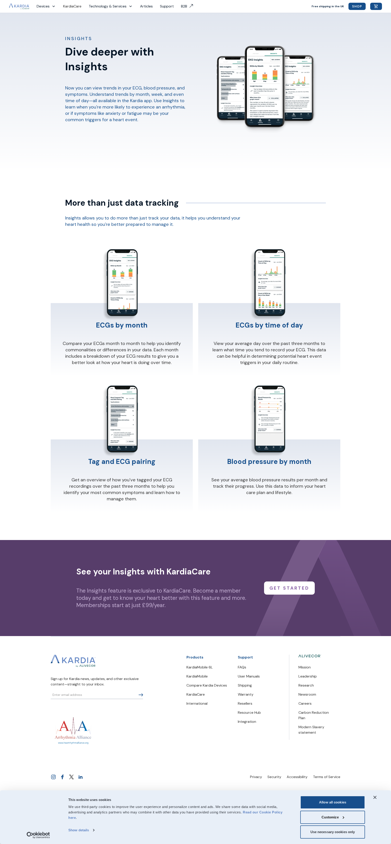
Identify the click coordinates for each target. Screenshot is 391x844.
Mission (304, 667)
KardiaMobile (197, 676)
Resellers (245, 703)
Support (167, 6)
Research (306, 685)
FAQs (242, 667)
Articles (146, 6)
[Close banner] (375, 797)
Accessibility (297, 776)
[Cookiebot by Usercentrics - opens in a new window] (38, 835)
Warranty (245, 694)
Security (274, 776)
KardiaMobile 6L (199, 667)
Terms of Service (326, 776)
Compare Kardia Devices (206, 685)
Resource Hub (249, 712)
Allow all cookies (332, 802)
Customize (330, 817)
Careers (305, 703)
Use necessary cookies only (332, 832)
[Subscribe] (141, 695)
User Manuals (249, 676)
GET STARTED (289, 588)
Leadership (307, 676)
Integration (247, 721)
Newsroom (307, 694)
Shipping (245, 685)
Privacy (256, 776)
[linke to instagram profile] (53, 777)
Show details (78, 830)
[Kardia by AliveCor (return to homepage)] (73, 661)
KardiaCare (72, 6)
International (196, 703)
